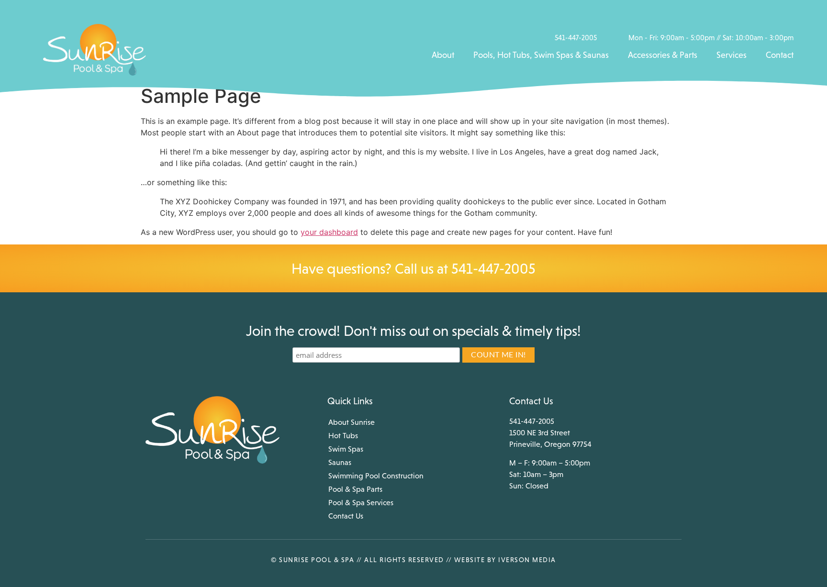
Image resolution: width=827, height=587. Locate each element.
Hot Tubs (343, 435)
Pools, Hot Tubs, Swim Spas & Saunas (541, 55)
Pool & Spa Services (360, 502)
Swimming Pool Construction (376, 475)
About (443, 55)
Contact (779, 55)
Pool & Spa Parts (355, 489)
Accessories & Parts (662, 55)
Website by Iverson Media (505, 560)
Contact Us (345, 515)
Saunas (339, 462)
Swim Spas (345, 448)
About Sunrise (351, 422)
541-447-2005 (493, 268)
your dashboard (329, 232)
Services (731, 55)
